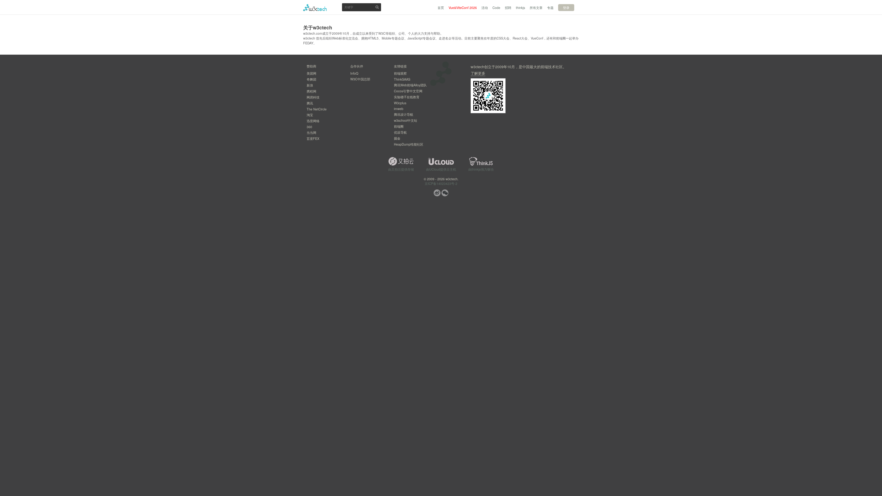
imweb (398, 108)
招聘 (508, 7)
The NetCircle (317, 109)
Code (496, 7)
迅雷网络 (313, 120)
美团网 (311, 73)
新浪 (310, 85)
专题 (550, 7)
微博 (437, 192)
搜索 (377, 7)
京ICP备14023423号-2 (441, 183)
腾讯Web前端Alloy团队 (410, 85)
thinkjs (520, 7)
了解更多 (478, 73)
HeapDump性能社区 (408, 144)
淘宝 (310, 115)
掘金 (397, 138)
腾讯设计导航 (403, 114)
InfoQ (354, 73)
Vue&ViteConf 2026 (463, 7)
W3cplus (400, 103)
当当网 (311, 132)
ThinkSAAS (402, 79)
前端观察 (400, 73)
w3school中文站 (405, 120)
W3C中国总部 (360, 79)
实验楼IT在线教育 (406, 97)
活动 (484, 7)
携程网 (311, 91)
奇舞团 (311, 79)
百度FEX (313, 138)
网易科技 (313, 97)
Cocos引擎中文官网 (408, 91)
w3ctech (315, 7)
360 (309, 126)
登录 (566, 7)
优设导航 (400, 132)
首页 (441, 7)
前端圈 (399, 126)
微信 (444, 192)
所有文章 (536, 7)
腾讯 (310, 103)
